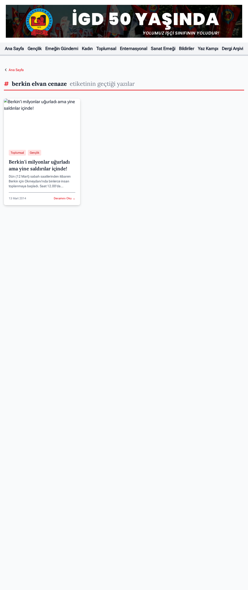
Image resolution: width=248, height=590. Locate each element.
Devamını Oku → (64, 198)
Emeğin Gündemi (61, 48)
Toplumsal (106, 48)
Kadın (87, 48)
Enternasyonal (133, 48)
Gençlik (35, 48)
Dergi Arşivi (232, 48)
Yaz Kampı (208, 48)
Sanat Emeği (163, 48)
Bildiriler (186, 48)
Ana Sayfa (14, 48)
